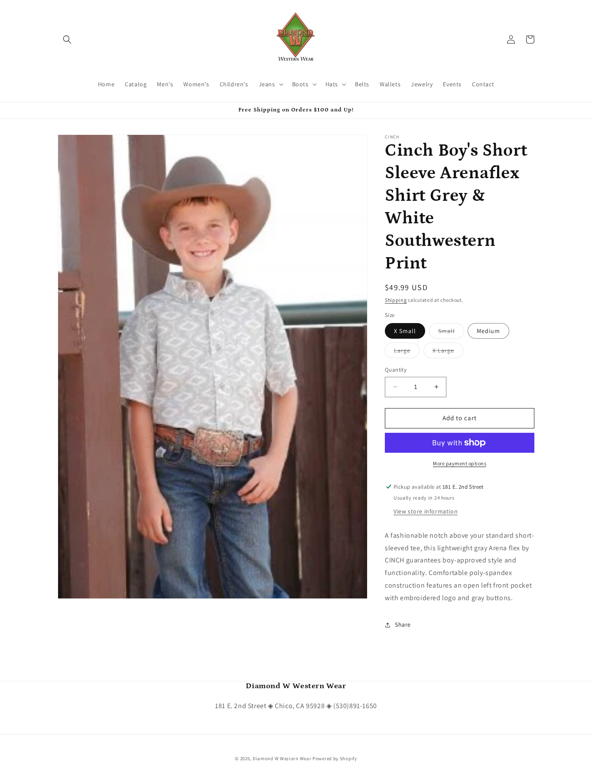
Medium (488, 331)
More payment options (459, 463)
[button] (67, 39)
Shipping (396, 300)
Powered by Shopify (334, 758)
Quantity (396, 369)
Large (407, 352)
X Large (448, 352)
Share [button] (403, 624)
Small (451, 333)
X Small (405, 331)
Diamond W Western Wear (282, 758)
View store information (426, 511)
